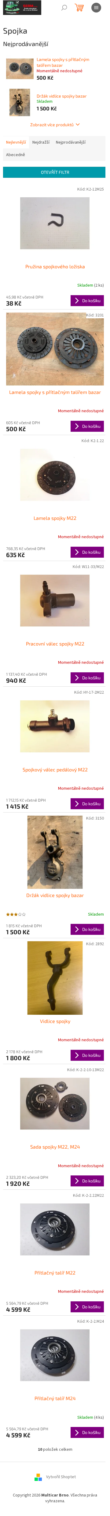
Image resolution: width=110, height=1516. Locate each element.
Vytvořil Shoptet (61, 1477)
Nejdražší (41, 142)
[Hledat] (64, 8)
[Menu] (96, 8)
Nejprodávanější (71, 142)
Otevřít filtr (55, 172)
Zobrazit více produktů (52, 124)
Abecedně (15, 155)
